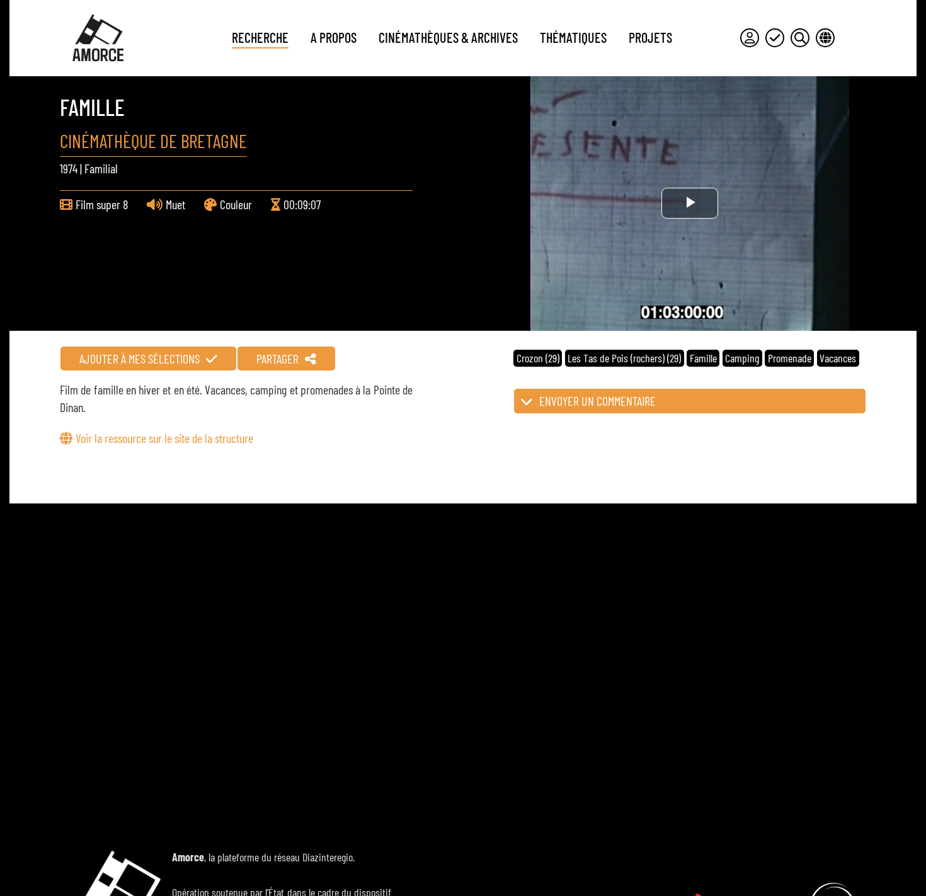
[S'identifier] (749, 37)
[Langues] (825, 37)
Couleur (236, 204)
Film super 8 (102, 204)
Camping (742, 358)
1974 (68, 168)
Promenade (789, 358)
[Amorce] (97, 37)
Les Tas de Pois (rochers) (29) (624, 358)
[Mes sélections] (774, 37)
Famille (703, 358)
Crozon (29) (538, 358)
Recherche (260, 37)
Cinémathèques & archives (448, 37)
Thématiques (573, 37)
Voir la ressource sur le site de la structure (164, 437)
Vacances (838, 358)
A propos (334, 37)
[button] (690, 401)
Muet (175, 204)
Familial (101, 168)
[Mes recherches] (800, 37)
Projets (650, 37)
